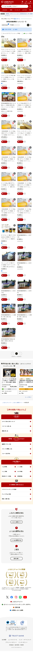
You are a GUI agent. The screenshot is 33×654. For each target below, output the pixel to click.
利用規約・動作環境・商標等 (16, 645)
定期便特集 (19, 476)
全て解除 (15, 29)
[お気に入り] (9, 60)
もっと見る (28, 397)
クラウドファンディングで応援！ (9, 489)
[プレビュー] (14, 40)
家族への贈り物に (6, 498)
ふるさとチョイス (17, 601)
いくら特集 (19, 466)
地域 (11, 10)
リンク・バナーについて (25, 639)
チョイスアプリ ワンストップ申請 (11, 33)
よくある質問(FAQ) (16, 540)
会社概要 (4, 639)
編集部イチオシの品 (6, 444)
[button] (30, 6)
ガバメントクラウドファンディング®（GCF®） (17, 604)
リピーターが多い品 (6, 426)
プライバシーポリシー (11, 642)
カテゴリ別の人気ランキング (8, 421)
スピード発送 (28, 33)
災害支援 (17, 607)
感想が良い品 (5, 431)
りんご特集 (4, 471)
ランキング (17, 10)
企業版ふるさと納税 (17, 610)
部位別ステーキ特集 (6, 476)
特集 (30, 10)
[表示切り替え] (29, 25)
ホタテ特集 (19, 471)
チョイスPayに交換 (6, 494)
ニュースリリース (12, 639)
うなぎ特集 (4, 466)
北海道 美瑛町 (7, 29)
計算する (18, 18)
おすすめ (24, 10)
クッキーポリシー (23, 642)
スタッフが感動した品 (7, 448)
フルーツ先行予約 (6, 453)
